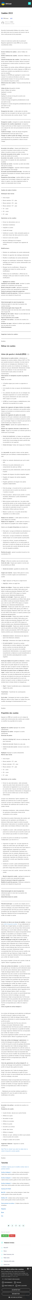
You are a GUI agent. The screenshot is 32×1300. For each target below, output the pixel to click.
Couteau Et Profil (6, 1189)
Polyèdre (3, 1209)
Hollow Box (7, 1264)
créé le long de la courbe (10, 924)
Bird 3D (3, 1192)
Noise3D (6, 1247)
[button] (16, 1297)
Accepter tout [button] (16, 1290)
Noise (5, 1251)
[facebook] (12, 1225)
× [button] (30, 1268)
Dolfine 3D (4, 1198)
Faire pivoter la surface (7, 1203)
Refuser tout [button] (16, 1293)
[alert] (16, 1283)
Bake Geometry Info (9, 1254)
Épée (2, 1212)
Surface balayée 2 (6, 1178)
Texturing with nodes (9, 1261)
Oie (2, 1216)
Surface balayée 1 (6, 1172)
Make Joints (7, 1257)
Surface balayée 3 (6, 1183)
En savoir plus (14, 1276)
